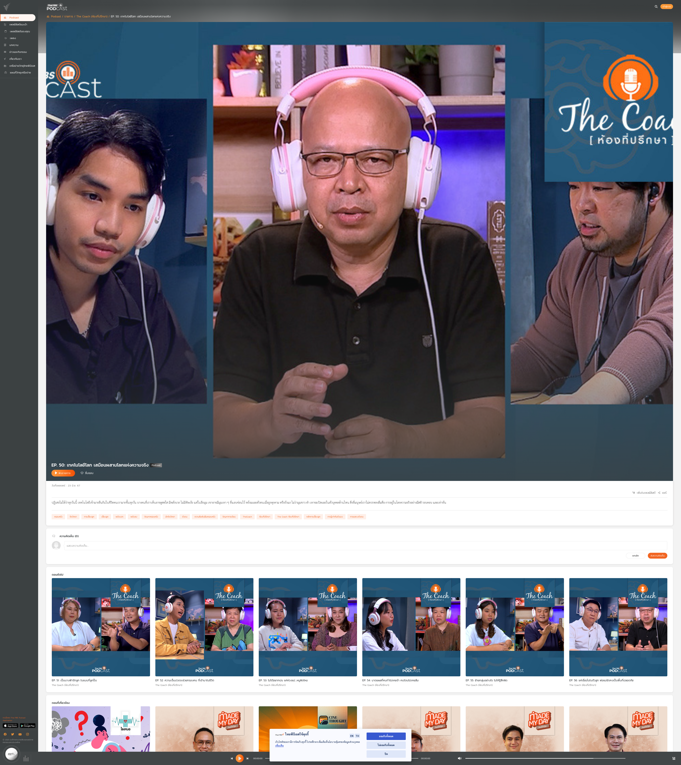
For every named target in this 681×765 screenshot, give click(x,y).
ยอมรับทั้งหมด (386, 736)
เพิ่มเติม (279, 745)
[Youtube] (21, 735)
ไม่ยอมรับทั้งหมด (386, 745)
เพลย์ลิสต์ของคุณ (19, 31)
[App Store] (11, 725)
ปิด (386, 753)
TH (357, 735)
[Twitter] (13, 735)
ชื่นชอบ (89, 473)
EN (351, 735)
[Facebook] (6, 735)
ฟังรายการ (65, 473)
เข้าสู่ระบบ (667, 6)
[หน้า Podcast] (68, 6)
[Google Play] (28, 725)
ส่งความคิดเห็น (657, 555)
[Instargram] (28, 735)
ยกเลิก (635, 555)
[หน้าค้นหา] (656, 6)
